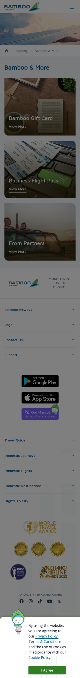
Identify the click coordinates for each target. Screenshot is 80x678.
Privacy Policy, (46, 636)
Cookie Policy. (39, 657)
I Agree (47, 670)
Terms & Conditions (45, 641)
